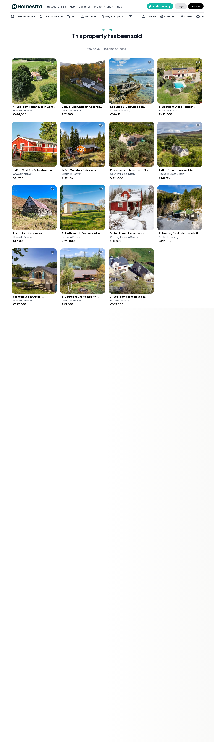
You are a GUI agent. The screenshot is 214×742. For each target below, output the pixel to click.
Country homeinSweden (125, 237)
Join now (195, 6)
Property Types (103, 6)
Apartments (170, 16)
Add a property (161, 6)
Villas (74, 16)
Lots (135, 16)
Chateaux (151, 16)
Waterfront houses (53, 16)
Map (72, 6)
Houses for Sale (56, 6)
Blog (119, 6)
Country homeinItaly (122, 173)
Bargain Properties (115, 16)
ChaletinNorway (71, 110)
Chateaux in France (25, 16)
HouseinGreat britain (171, 173)
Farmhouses (91, 16)
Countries (84, 6)
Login (181, 6)
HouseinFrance (22, 110)
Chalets (188, 16)
